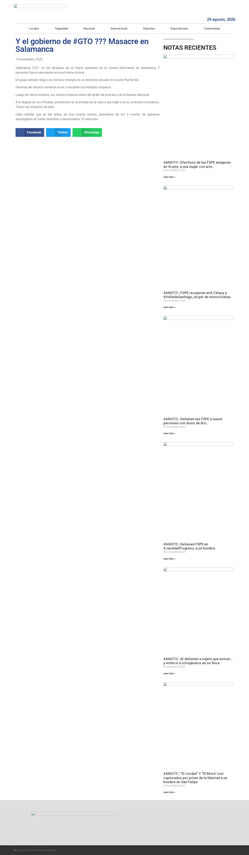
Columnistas (212, 28)
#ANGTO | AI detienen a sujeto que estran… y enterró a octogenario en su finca (197, 661)
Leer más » (169, 177)
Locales (34, 28)
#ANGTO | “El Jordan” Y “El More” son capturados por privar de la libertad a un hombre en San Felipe (195, 778)
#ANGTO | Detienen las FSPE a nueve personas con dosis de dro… (192, 421)
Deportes (149, 28)
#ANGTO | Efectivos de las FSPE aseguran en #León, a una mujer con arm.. (197, 164)
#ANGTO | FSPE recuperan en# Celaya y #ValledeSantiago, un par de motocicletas (197, 295)
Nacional (89, 28)
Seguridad (61, 28)
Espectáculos (179, 28)
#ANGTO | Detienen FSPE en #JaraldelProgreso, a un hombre (189, 546)
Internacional (119, 28)
